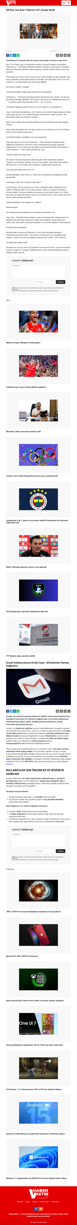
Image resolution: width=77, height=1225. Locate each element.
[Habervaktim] (11, 3)
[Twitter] (11, 55)
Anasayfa (20, 1202)
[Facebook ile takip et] (36, 1209)
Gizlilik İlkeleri (44, 1202)
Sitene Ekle (55, 1202)
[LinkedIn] (14, 55)
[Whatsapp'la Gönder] (18, 55)
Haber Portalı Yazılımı (40, 1222)
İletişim (34, 1202)
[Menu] (68, 2)
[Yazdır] (57, 55)
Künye (28, 1202)
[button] (61, 55)
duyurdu (9, 764)
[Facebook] (7, 55)
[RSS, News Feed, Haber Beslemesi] (40, 1209)
